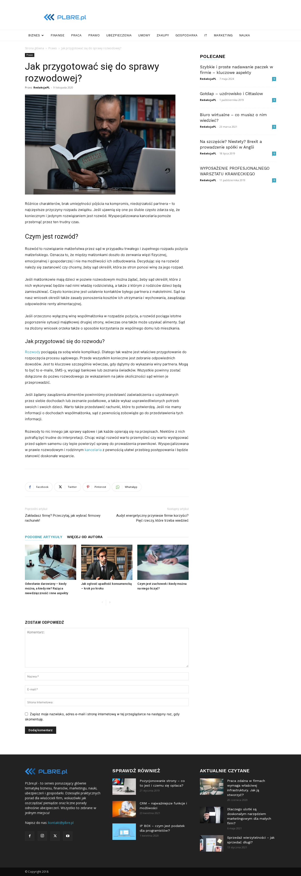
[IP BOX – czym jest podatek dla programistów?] (124, 831)
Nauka (244, 35)
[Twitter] (55, 836)
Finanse (57, 35)
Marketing (223, 35)
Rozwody (32, 352)
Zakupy (163, 35)
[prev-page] (102, 602)
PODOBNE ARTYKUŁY (43, 537)
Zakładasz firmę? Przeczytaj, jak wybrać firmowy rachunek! (62, 518)
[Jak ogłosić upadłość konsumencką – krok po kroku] (106, 562)
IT (205, 35)
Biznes (34, 35)
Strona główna (34, 48)
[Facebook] (29, 836)
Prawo (94, 35)
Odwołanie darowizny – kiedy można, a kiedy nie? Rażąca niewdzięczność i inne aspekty (46, 588)
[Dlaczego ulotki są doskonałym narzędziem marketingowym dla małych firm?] (211, 815)
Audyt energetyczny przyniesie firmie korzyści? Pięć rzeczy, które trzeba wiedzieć (152, 518)
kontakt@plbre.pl (61, 822)
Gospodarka (186, 35)
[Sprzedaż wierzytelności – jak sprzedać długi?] (211, 843)
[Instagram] (42, 836)
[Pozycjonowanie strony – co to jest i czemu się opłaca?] (124, 786)
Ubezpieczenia (119, 35)
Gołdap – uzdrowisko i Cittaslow (231, 93)
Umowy (144, 35)
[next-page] (110, 602)
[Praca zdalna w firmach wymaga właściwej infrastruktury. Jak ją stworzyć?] (211, 786)
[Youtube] (67, 836)
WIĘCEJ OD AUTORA (85, 537)
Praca (76, 35)
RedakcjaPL (41, 87)
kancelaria (93, 450)
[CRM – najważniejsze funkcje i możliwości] (124, 809)
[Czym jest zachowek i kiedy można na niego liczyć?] (163, 562)
